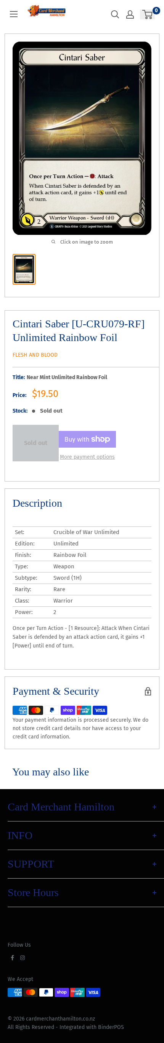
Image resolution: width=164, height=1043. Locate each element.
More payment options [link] (87, 457)
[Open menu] (14, 14)
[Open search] (115, 14)
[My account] (130, 14)
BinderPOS (111, 1027)
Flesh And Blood (35, 355)
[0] (148, 14)
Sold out (35, 443)
